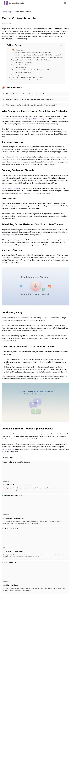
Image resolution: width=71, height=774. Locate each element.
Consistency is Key (17, 75)
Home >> (4, 12)
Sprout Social (47, 317)
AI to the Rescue (20, 67)
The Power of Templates (22, 72)
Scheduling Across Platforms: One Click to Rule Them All (30, 70)
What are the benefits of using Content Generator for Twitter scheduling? (38, 57)
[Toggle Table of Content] (60, 45)
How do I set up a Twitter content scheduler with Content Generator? (37, 55)
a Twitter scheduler (12, 188)
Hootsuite (25, 149)
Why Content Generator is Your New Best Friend (27, 77)
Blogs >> (10, 12)
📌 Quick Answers (17, 50)
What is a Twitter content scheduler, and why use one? (32, 52)
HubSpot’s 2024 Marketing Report (37, 119)
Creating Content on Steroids (20, 65)
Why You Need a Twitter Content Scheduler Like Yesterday (30, 60)
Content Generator (8, 449)
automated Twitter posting (15, 157)
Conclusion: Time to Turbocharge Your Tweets (26, 80)
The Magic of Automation (23, 62)
